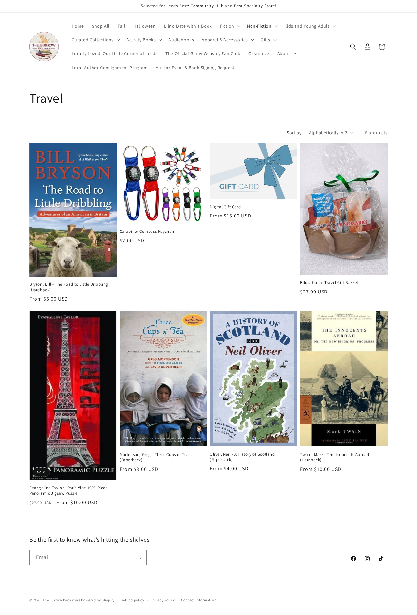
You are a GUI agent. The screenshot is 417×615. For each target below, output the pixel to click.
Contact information (198, 599)
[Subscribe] (139, 557)
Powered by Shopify (98, 600)
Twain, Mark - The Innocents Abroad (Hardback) (334, 457)
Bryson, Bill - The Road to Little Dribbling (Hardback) (68, 287)
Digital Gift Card (225, 207)
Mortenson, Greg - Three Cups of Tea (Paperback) (154, 457)
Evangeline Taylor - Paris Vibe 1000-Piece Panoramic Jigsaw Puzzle (68, 490)
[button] (229, 26)
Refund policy (132, 599)
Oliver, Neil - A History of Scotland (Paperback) (242, 457)
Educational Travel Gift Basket (329, 282)
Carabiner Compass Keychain (148, 231)
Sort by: (294, 133)
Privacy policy (163, 599)
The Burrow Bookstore (61, 600)
